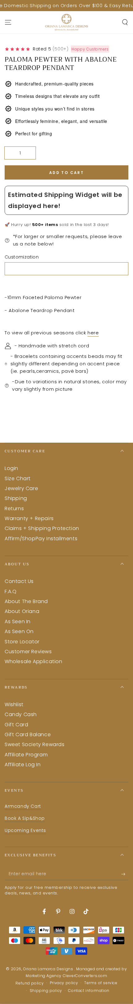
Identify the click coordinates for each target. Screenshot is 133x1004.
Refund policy (29, 983)
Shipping (16, 498)
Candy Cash (21, 714)
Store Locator (22, 641)
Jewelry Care (21, 488)
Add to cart (66, 172)
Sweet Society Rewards (35, 744)
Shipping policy (46, 990)
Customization (22, 257)
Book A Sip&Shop (25, 818)
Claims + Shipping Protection (42, 528)
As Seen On (19, 631)
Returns (14, 508)
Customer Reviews (28, 651)
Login (11, 468)
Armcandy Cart (23, 806)
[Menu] (8, 22)
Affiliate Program (26, 754)
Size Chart (18, 478)
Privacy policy (64, 982)
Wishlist (14, 704)
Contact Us (19, 581)
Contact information (88, 990)
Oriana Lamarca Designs (48, 968)
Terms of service (101, 982)
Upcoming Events (25, 830)
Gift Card (16, 724)
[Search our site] (125, 22)
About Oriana (22, 611)
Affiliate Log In (23, 764)
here (93, 332)
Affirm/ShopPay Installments (41, 538)
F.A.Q (11, 591)
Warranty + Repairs (29, 518)
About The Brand (26, 601)
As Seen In (18, 621)
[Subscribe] (124, 874)
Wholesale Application (33, 661)
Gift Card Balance (28, 734)
